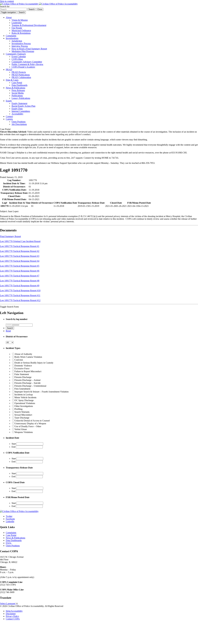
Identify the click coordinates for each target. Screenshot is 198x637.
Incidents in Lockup (23, 394)
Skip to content (7, 1)
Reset (8, 331)
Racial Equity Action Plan (23, 106)
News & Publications (15, 88)
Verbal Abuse (20, 429)
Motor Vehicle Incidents (25, 397)
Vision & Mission (20, 20)
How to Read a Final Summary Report (29, 48)
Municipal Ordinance (21, 30)
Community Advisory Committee (27, 61)
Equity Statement (19, 103)
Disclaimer (11, 613)
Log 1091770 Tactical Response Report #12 (20, 300)
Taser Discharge (21, 417)
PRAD (9, 69)
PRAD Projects (19, 72)
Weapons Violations (23, 432)
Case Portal (17, 82)
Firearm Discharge (22, 377)
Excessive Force (21, 368)
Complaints (11, 35)
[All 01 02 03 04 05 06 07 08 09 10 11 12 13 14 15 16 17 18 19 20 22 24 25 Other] (10, 342)
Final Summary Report (10, 236)
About (9, 17)
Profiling (18, 409)
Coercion (18, 360)
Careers (9, 119)
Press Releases (18, 90)
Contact (9, 116)
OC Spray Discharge (24, 400)
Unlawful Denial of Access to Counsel (32, 420)
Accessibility (17, 114)
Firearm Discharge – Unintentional (30, 386)
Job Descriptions (19, 124)
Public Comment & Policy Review (27, 64)
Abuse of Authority (23, 354)
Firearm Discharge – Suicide (27, 383)
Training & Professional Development (29, 25)
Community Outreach (16, 54)
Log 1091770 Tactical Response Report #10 (20, 290)
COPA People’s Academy (23, 67)
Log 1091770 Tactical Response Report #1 (19, 246)
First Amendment (22, 389)
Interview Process (20, 46)
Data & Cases (12, 80)
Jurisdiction (17, 41)
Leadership (17, 22)
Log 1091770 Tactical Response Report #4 (19, 261)
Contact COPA (13, 619)
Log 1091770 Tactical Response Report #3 (19, 256)
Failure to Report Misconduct (27, 371)
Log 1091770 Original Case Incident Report (20, 241)
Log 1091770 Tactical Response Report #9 (19, 285)
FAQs (8, 543)
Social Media (18, 93)
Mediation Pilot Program (23, 51)
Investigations (12, 38)
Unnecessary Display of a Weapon (30, 423)
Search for (4, 6)
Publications (17, 95)
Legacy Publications (21, 98)
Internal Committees (21, 111)
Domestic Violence (23, 365)
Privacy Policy (12, 616)
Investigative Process (21, 43)
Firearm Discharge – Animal (27, 380)
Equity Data (17, 108)
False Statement (21, 374)
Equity (9, 101)
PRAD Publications (21, 75)
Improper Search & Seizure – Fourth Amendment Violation (41, 391)
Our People (17, 28)
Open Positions (19, 121)
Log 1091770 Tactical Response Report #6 (19, 271)
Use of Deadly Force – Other (27, 426)
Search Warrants (21, 412)
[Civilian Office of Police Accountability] (39, 4)
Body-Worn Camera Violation (28, 357)
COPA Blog (17, 59)
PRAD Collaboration (21, 77)
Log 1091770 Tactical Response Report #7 (19, 276)
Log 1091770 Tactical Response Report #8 (19, 280)
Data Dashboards (19, 85)
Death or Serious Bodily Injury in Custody (33, 362)
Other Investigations (23, 406)
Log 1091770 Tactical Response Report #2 (19, 251)
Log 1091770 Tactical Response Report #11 (20, 295)
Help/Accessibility (14, 611)
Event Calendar (19, 56)
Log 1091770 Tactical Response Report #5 (19, 266)
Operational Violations (24, 403)
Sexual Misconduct (23, 415)
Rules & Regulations (21, 33)
